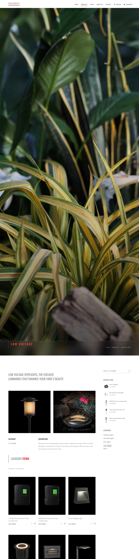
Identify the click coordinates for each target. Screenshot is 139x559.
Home (108, 347)
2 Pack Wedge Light (75, 518)
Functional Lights (108, 438)
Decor (105, 448)
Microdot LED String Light (116, 393)
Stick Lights (107, 442)
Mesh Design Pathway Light (117, 418)
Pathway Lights (108, 435)
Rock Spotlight (113, 384)
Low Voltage (107, 445)
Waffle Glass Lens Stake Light (117, 401)
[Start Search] (129, 371)
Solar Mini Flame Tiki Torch (117, 410)
